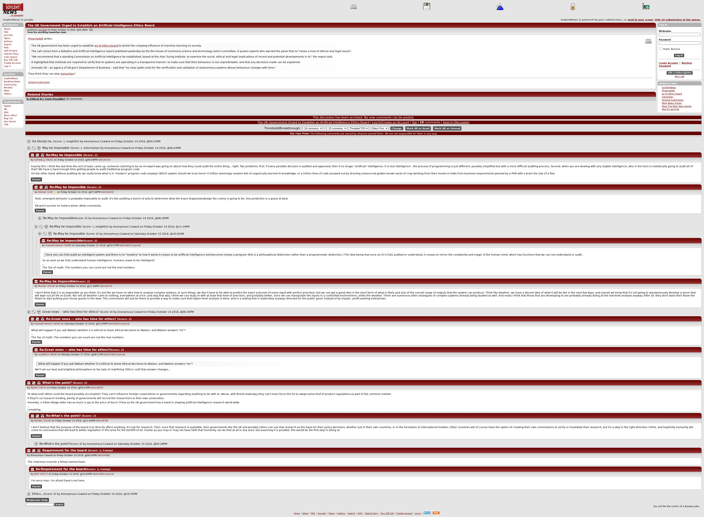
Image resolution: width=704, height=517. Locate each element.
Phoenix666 (668, 90)
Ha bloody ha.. (42, 141)
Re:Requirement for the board (60, 469)
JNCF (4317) (41, 474)
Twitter (7, 106)
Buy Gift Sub (11, 60)
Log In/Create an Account (390, 122)
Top (414, 122)
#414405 (97, 387)
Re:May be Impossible (64, 155)
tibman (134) (45, 192)
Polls (6, 47)
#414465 (99, 474)
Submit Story (11, 54)
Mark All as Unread (447, 128)
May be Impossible (55, 148)
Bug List (8, 118)
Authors (8, 41)
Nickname (665, 31)
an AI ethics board (672, 94)
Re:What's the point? (63, 415)
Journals (8, 35)
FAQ (6, 32)
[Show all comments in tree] (39, 148)
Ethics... (37, 494)
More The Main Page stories (677, 106)
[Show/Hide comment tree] (33, 148)
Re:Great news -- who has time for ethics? (81, 319)
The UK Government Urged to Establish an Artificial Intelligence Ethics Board (90, 25)
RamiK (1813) (38, 387)
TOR (6, 124)
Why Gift (679, 76)
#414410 (104, 160)
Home (297, 513)
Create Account (12, 63)
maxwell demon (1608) (58, 245)
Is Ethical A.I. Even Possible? (46, 99)
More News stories (672, 103)
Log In (7, 66)
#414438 (103, 455)
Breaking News (12, 81)
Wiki (6, 112)
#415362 (110, 354)
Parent (36, 179)
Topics (7, 38)
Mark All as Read (418, 128)
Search (8, 44)
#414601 (125, 245)
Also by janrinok (670, 109)
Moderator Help (37, 500)
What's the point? (57, 382)
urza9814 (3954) (47, 354)
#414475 (105, 286)
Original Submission (673, 100)
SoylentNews (12, 10)
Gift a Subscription (679, 73)
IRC (5, 109)
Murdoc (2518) (46, 286)
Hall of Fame (10, 51)
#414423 (107, 192)
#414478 (102, 420)
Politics (7, 94)
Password (665, 39)
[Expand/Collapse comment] (28, 141)
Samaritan (667, 97)
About (7, 29)
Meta (6, 90)
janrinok (42, 30)
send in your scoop (640, 19)
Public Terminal (671, 49)
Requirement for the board (64, 450)
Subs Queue (10, 57)
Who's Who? (10, 115)
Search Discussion (456, 122)
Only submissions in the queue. (678, 19)
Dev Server (10, 121)
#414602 (114, 323)
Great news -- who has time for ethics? (70, 312)
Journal (136, 245)
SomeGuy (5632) (43, 160)
